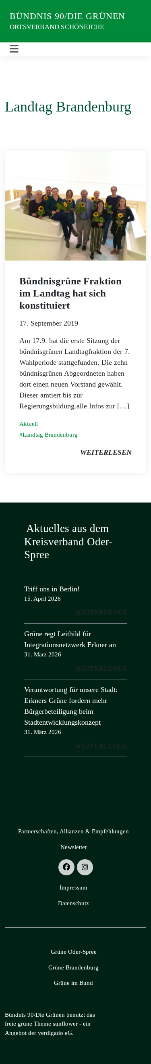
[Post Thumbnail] (75, 205)
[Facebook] (66, 867)
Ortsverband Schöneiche (57, 27)
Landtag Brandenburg (50, 434)
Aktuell (28, 424)
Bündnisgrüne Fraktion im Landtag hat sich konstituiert (70, 293)
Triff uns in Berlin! (52, 589)
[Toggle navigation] (14, 49)
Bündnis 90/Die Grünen (67, 16)
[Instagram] (85, 867)
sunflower (65, 1023)
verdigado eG (55, 1033)
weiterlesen (106, 452)
